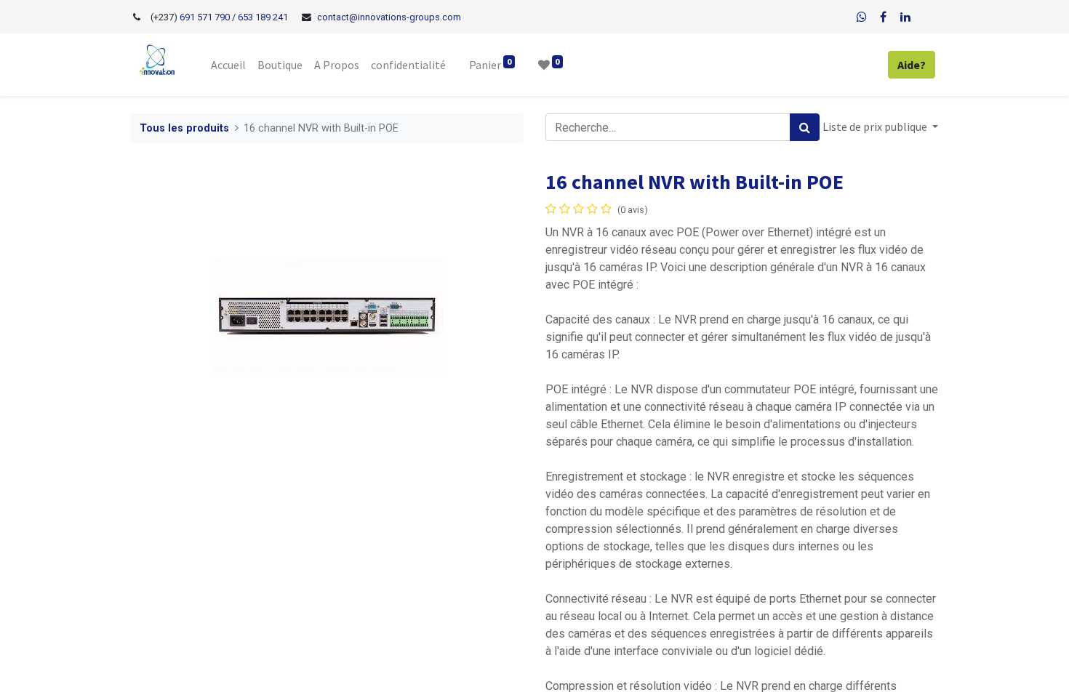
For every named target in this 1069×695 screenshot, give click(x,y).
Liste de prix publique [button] (875, 126)
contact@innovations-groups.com (389, 17)
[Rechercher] (805, 127)
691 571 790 (203, 17)
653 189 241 (263, 17)
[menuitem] (228, 64)
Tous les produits (184, 128)
